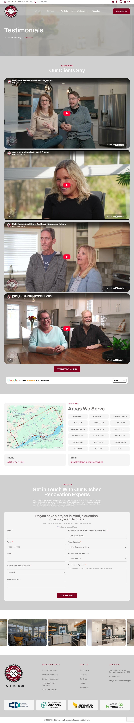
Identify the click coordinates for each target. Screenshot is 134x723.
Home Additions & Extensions (48, 684)
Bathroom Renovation (50, 674)
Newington (99, 442)
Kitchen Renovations (49, 670)
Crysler (98, 448)
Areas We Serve (78, 11)
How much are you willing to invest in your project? (87, 530)
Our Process (84, 670)
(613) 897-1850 (15, 462)
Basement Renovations (50, 679)
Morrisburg (77, 436)
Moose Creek (120, 442)
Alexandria (99, 429)
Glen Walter (99, 416)
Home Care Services (49, 689)
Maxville (78, 448)
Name (9, 530)
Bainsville (120, 429)
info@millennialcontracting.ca (87, 462)
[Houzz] (113, 1)
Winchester (120, 436)
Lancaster (99, 423)
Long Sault (120, 423)
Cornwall (78, 416)
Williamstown (78, 429)
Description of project (76, 565)
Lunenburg (78, 442)
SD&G (120, 448)
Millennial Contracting (13, 38)
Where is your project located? (18, 565)
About (37, 11)
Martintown (99, 436)
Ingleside (78, 423)
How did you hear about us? (78, 553)
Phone (9, 542)
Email (9, 553)
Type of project (74, 542)
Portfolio (64, 11)
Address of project (14, 579)
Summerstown (120, 416)
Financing (96, 11)
